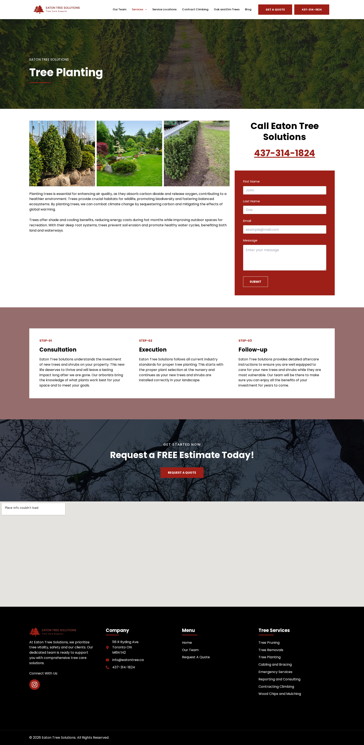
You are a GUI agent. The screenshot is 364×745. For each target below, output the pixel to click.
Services (137, 9)
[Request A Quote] (196, 657)
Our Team (119, 9)
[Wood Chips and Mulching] (279, 694)
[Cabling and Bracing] (275, 664)
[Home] (187, 642)
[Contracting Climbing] (276, 686)
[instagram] (34, 684)
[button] (145, 9)
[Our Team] (190, 650)
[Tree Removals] (270, 650)
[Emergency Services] (275, 672)
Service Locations (164, 9)
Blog (248, 9)
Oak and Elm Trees (227, 9)
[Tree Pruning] (269, 642)
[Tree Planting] (269, 657)
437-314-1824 (284, 153)
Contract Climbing (195, 9)
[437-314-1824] (120, 667)
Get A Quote (275, 10)
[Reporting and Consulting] (279, 679)
